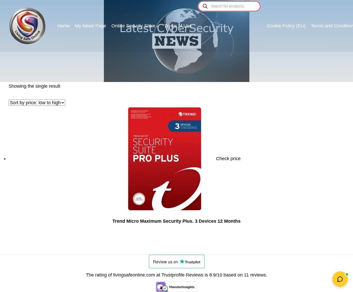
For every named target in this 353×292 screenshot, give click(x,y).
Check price (228, 158)
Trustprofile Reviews (182, 275)
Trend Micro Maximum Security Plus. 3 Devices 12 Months (176, 221)
